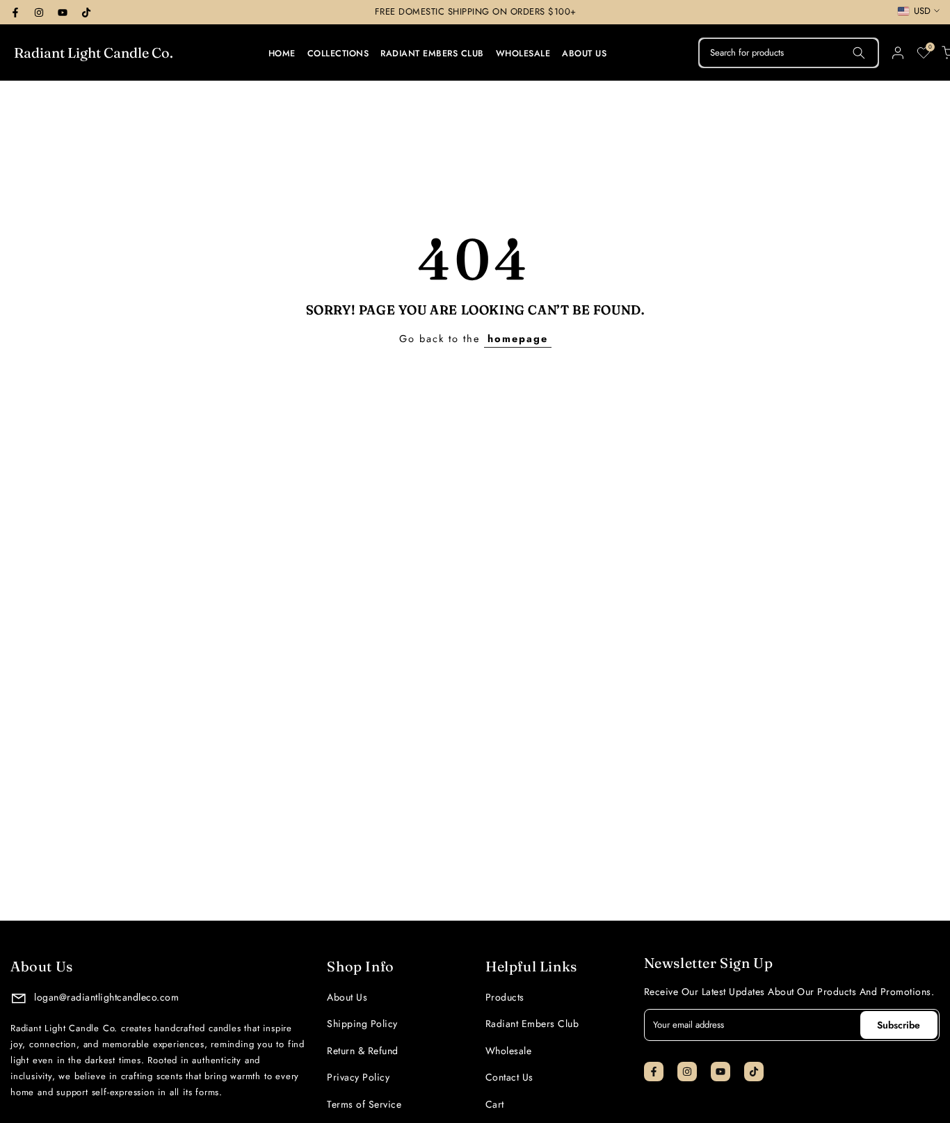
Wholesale (523, 53)
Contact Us (509, 1077)
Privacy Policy (358, 1077)
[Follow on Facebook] (15, 12)
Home (282, 53)
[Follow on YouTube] (62, 12)
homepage (518, 338)
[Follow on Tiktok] (86, 12)
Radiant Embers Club (432, 53)
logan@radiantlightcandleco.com (105, 997)
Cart (494, 1104)
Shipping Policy (362, 1024)
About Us (584, 53)
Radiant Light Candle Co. (93, 53)
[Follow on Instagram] (39, 12)
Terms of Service (364, 1104)
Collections (338, 53)
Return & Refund (362, 1051)
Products (504, 997)
